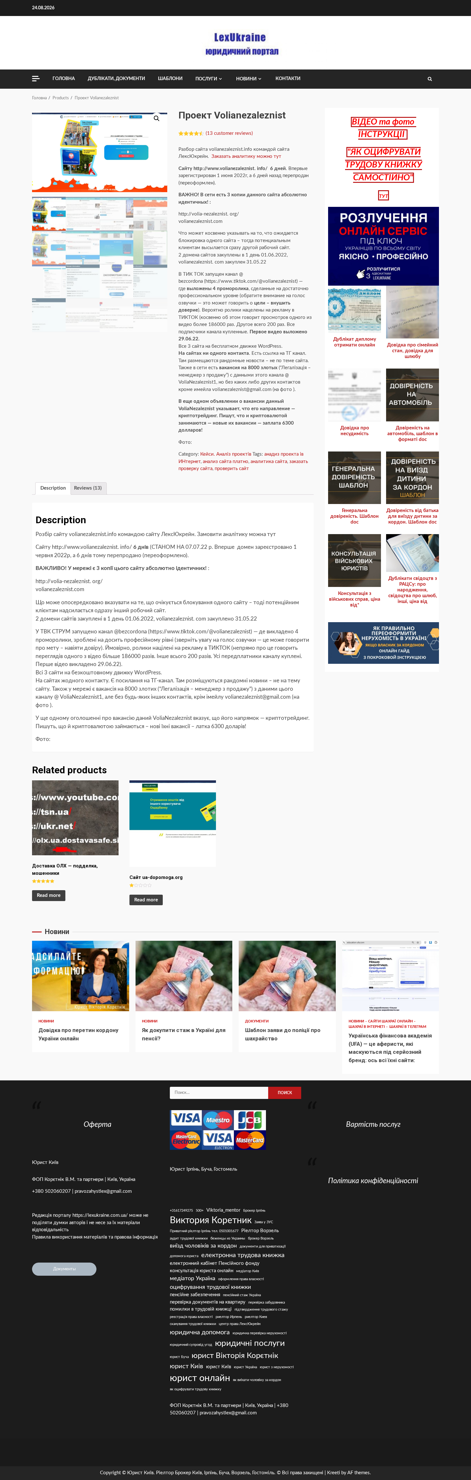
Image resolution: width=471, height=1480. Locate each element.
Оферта (98, 1124)
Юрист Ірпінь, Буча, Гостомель (203, 1169)
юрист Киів (186, 1366)
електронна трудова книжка (243, 1255)
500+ (199, 1210)
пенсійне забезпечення (195, 1294)
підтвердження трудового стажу (261, 1309)
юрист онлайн (200, 1378)
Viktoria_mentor (223, 1210)
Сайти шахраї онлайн (391, 1021)
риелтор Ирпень (229, 1317)
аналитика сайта (269, 461)
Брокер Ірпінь (254, 1210)
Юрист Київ (45, 1162)
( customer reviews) (229, 133)
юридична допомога (200, 1332)
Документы (64, 1269)
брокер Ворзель (261, 1238)
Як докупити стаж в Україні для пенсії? (184, 976)
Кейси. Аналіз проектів (225, 454)
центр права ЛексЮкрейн (239, 1324)
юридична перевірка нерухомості (260, 1333)
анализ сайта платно (225, 461)
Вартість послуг (373, 1124)
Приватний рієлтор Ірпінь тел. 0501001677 (204, 1231)
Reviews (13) (88, 488)
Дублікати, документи (116, 79)
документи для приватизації (263, 1246)
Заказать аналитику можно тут (246, 156)
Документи (257, 1021)
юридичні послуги (250, 1343)
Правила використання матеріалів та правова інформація (95, 1237)
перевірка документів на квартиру (207, 1302)
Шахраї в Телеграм (407, 1027)
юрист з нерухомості (277, 1367)
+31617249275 (181, 1210)
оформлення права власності (241, 1279)
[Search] (430, 79)
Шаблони (170, 79)
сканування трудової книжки (193, 1324)
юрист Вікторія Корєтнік (235, 1356)
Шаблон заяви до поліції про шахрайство (287, 976)
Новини (246, 79)
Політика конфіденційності (373, 1181)
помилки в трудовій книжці (201, 1309)
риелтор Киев (256, 1317)
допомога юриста (184, 1256)
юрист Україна (245, 1367)
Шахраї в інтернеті (367, 1027)
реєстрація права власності (191, 1317)
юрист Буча (179, 1357)
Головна (64, 79)
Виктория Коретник (211, 1220)
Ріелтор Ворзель (260, 1230)
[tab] (53, 488)
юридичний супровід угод (191, 1344)
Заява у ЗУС (263, 1222)
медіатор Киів (247, 1271)
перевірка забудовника (266, 1302)
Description (53, 488)
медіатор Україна (192, 1278)
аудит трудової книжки (189, 1238)
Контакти (288, 79)
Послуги (206, 79)
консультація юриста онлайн (201, 1270)
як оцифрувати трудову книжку (195, 1389)
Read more (49, 895)
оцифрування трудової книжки (210, 1287)
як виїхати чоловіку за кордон (257, 1380)
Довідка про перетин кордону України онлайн (80, 976)
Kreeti (333, 1472)
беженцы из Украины (228, 1238)
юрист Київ (218, 1366)
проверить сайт (232, 468)
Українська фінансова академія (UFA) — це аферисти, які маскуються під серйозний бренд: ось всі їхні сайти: (390, 976)
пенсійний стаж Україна (242, 1295)
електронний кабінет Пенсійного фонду (215, 1263)
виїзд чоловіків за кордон (203, 1245)
